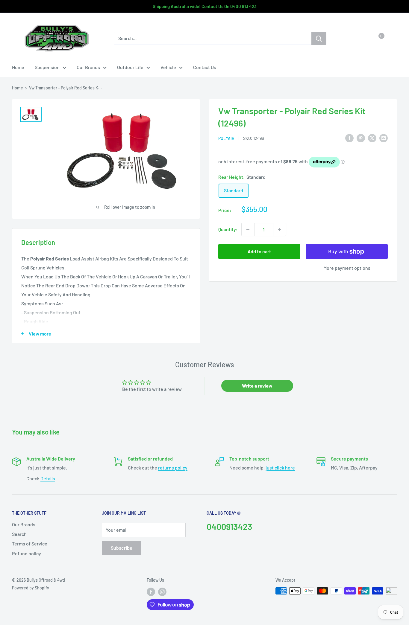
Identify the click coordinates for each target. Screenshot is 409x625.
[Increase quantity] (279, 229)
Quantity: (228, 229)
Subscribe (121, 548)
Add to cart (259, 251)
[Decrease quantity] (248, 229)
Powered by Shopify (30, 587)
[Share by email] (383, 137)
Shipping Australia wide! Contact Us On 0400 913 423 (205, 6)
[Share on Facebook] (349, 137)
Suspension (47, 67)
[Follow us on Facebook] (151, 591)
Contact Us (204, 67)
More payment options (346, 268)
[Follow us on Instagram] (162, 591)
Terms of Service (29, 543)
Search (19, 534)
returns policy (172, 467)
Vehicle (168, 67)
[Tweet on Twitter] (372, 137)
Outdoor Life (130, 67)
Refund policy (26, 553)
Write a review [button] (257, 385)
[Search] (318, 38)
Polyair (226, 138)
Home (18, 67)
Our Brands (88, 67)
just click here (280, 467)
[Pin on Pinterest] (361, 137)
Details (47, 478)
